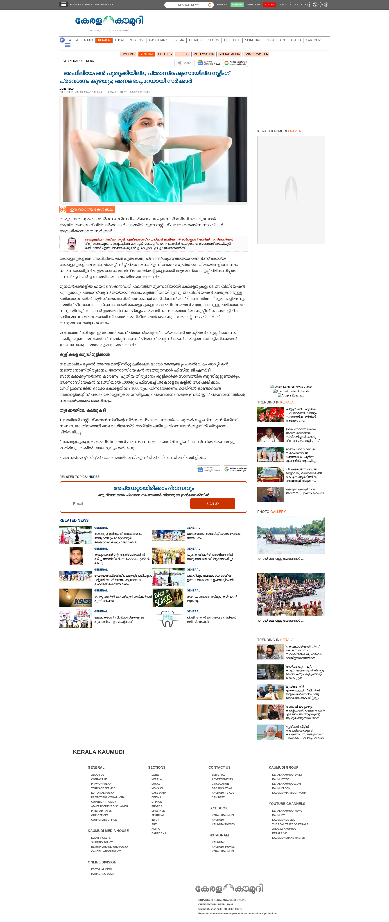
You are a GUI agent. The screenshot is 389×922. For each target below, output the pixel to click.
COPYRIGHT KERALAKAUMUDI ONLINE (222, 900)
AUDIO (88, 40)
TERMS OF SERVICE (103, 788)
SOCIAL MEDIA (229, 54)
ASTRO (296, 40)
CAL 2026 (300, 4)
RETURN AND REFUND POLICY (110, 846)
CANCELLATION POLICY (106, 851)
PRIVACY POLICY (101, 783)
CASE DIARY (158, 40)
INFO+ (270, 40)
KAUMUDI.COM (281, 788)
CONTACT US (99, 779)
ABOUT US (97, 774)
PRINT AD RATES (101, 810)
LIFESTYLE (232, 40)
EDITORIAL (218, 774)
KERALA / (76, 61)
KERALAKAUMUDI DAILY (287, 774)
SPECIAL (182, 54)
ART (282, 40)
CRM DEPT (218, 797)
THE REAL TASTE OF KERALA (290, 824)
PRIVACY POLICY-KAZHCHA (108, 797)
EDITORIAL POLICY (103, 792)
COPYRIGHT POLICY (103, 801)
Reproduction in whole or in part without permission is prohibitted (238, 913)
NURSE (94, 476)
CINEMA (178, 40)
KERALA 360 (279, 833)
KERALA (104, 40)
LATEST (73, 40)
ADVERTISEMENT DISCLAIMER (109, 806)
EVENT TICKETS (101, 837)
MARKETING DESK (102, 873)
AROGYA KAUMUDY (284, 828)
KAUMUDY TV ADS (223, 792)
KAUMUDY (218, 819)
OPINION (195, 40)
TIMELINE (128, 54)
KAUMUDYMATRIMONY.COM (289, 792)
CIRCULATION (220, 783)
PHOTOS (213, 40)
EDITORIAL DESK (101, 869)
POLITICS (165, 54)
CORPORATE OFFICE (104, 819)
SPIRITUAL (252, 40)
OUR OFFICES (99, 815)
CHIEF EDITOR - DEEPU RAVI (215, 904)
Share (187, 63)
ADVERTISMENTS (222, 779)
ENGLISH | (223, 4)
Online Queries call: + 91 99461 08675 (220, 909)
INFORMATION (204, 54)
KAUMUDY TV (280, 779)
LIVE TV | (286, 4)
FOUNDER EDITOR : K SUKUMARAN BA (91, 4)
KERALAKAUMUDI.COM (286, 783)
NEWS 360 (137, 40)
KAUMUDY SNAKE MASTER (288, 837)
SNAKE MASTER (256, 54)
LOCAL (119, 40)
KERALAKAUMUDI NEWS (287, 810)
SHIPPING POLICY (102, 842)
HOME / (64, 61)
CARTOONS (314, 40)
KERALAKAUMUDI (223, 815)
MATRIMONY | (254, 4)
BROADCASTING (222, 788)
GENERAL (147, 54)
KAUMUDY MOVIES (223, 824)
